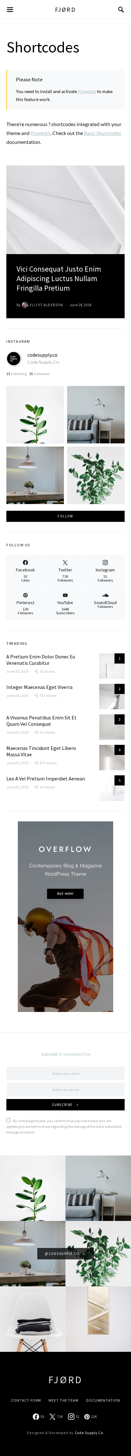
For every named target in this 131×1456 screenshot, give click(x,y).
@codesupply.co (62, 1253)
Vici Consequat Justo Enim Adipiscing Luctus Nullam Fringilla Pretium (59, 278)
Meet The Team (64, 1400)
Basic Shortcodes (102, 133)
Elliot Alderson (46, 305)
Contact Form (26, 1400)
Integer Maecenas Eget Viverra (39, 687)
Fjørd (65, 9)
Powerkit (87, 91)
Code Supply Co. (43, 362)
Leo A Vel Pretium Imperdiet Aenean (45, 778)
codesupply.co (42, 355)
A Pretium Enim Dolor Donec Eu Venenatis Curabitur (40, 659)
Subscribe (62, 1104)
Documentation (103, 1400)
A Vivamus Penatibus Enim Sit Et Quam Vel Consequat (41, 720)
